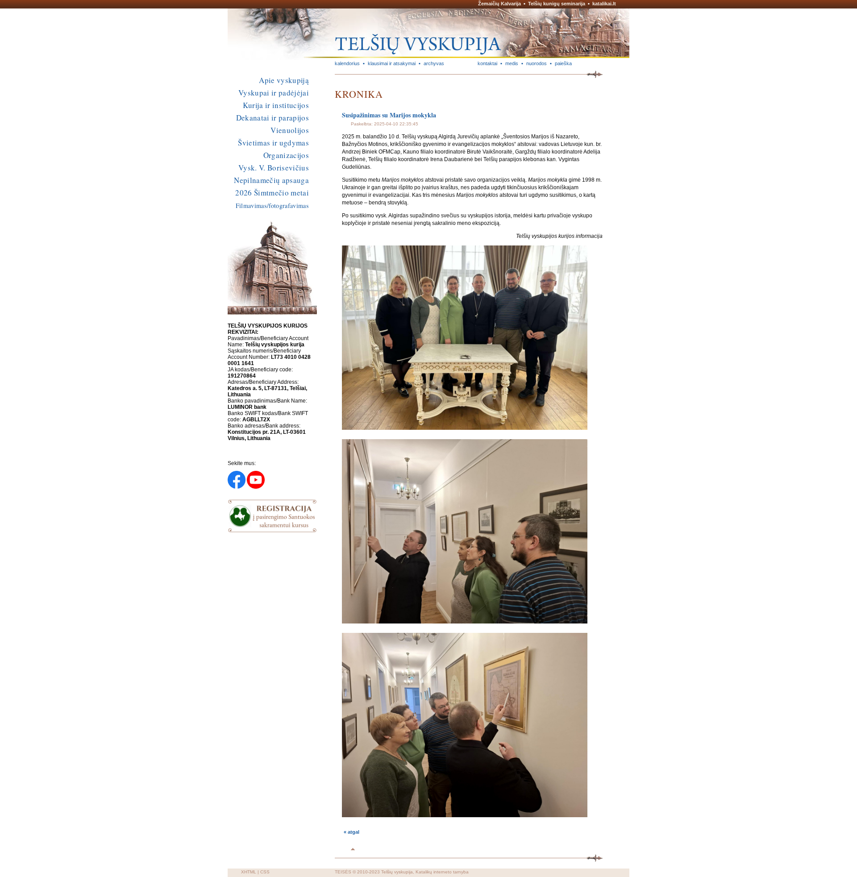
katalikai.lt (604, 3)
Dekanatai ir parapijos (272, 117)
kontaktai (487, 63)
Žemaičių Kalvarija (499, 3)
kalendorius (347, 63)
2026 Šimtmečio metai (272, 192)
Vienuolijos (289, 130)
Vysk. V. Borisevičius (273, 167)
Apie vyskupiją (284, 80)
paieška (563, 63)
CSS (265, 871)
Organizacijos (286, 155)
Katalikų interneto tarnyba (442, 871)
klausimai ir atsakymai (392, 63)
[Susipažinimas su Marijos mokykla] (464, 427)
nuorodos (536, 63)
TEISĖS (343, 871)
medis (511, 63)
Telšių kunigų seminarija (556, 3)
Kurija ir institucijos (276, 105)
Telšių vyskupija (397, 871)
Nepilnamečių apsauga (271, 180)
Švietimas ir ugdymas (273, 142)
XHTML (248, 871)
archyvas (434, 63)
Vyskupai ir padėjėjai (273, 92)
